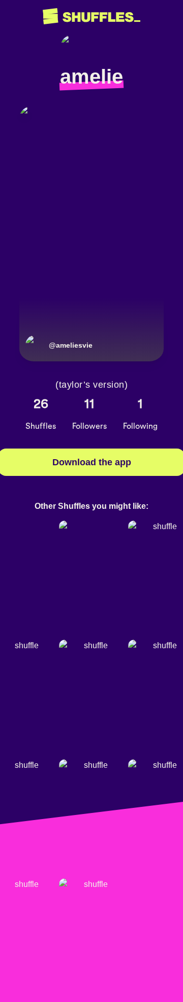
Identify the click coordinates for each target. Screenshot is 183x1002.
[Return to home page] (91, 16)
